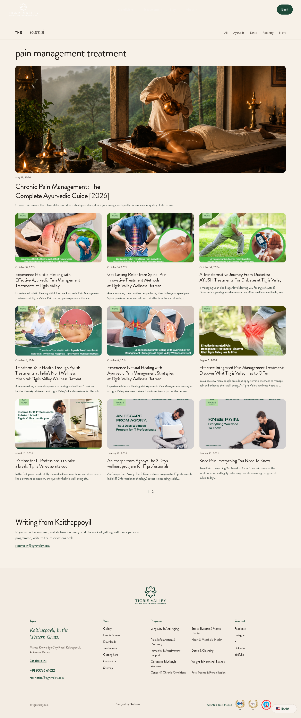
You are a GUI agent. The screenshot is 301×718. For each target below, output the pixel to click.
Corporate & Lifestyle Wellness (163, 664)
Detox (253, 32)
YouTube (239, 655)
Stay (174, 9)
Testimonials (110, 648)
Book (284, 9)
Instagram (240, 635)
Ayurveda (238, 32)
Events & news (111, 635)
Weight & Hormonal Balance (208, 662)
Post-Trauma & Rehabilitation (208, 672)
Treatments (153, 9)
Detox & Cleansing (202, 650)
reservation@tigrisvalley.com (32, 545)
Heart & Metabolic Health (206, 640)
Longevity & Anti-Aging (165, 629)
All (225, 32)
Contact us (109, 661)
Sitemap (108, 668)
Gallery (107, 629)
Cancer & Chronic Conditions (168, 672)
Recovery (268, 32)
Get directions (38, 661)
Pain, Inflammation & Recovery (163, 642)
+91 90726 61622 (42, 670)
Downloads (109, 642)
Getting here (110, 655)
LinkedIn (240, 648)
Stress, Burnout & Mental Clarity (206, 631)
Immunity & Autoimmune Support (166, 652)
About (191, 9)
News (282, 32)
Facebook (240, 629)
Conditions (127, 9)
